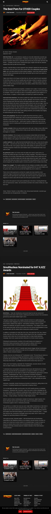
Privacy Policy (17, 501)
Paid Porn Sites (37, 503)
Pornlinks (36, 498)
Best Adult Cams (27, 498)
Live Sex (35, 505)
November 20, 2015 (21, 12)
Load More (25, 485)
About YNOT (16, 498)
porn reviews (28, 199)
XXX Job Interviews (38, 499)
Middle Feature (16, 5)
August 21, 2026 (9, 234)
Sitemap (16, 505)
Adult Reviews (26, 501)
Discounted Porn (27, 503)
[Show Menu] (3, 2)
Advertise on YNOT (18, 503)
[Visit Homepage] (25, 2)
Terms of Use (17, 499)
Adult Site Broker (37, 501)
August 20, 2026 (9, 245)
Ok (20, 511)
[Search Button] (47, 2)
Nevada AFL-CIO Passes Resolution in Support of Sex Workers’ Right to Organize (9, 243)
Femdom (36, 502)
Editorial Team (17, 502)
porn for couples (21, 199)
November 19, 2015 (21, 273)
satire (34, 199)
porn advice (14, 199)
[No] (49, 510)
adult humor (8, 199)
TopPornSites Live (27, 502)
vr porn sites (26, 505)
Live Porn (25, 499)
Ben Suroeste (10, 12)
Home (4, 5)
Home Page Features (9, 5)
